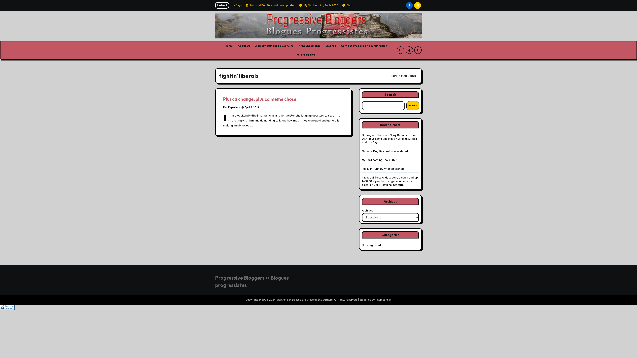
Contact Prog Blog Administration (364, 45)
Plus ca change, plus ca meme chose (259, 99)
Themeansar (383, 299)
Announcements (310, 45)
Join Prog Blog (306, 54)
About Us (244, 45)
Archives (367, 210)
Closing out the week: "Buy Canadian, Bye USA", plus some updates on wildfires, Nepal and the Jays (390, 139)
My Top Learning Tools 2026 (379, 160)
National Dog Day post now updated (385, 151)
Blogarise (365, 299)
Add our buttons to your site (274, 45)
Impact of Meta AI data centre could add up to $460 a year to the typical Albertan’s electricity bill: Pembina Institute (390, 181)
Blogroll (331, 45)
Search (390, 94)
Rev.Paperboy (231, 107)
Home (229, 45)
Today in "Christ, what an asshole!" (384, 168)
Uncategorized (371, 245)
